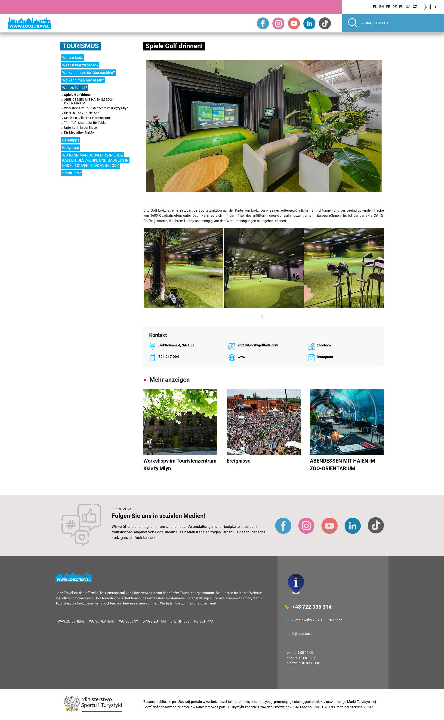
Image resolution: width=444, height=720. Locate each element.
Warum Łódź (72, 57)
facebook (324, 345)
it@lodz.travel (302, 634)
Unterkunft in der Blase (80, 127)
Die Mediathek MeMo (79, 132)
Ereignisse (70, 147)
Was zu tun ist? (74, 87)
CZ (415, 7)
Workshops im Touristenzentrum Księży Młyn (96, 108)
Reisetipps (70, 140)
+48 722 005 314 (312, 607)
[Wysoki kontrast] (436, 7)
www (241, 357)
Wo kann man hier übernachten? (88, 72)
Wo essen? (128, 621)
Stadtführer (71, 173)
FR (388, 7)
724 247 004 (168, 357)
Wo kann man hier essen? (83, 80)
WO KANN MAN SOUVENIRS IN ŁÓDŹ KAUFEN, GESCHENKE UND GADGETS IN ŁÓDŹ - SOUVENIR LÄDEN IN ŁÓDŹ (95, 160)
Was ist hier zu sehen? (80, 65)
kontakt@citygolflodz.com (258, 345)
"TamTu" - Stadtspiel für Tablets (86, 123)
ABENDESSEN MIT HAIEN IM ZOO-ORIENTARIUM (88, 101)
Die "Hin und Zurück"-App (81, 113)
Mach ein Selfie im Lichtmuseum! (87, 118)
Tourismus (80, 46)
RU (401, 7)
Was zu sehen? (71, 621)
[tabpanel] (183, 268)
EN (381, 7)
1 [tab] (262, 316)
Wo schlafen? (101, 621)
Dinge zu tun (154, 621)
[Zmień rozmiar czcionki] (427, 7)
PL (375, 7)
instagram (325, 357)
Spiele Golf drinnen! (78, 95)
